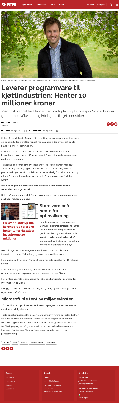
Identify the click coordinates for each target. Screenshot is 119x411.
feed (15, 343)
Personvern (10, 381)
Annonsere (41, 4)
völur (6, 343)
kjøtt (24, 343)
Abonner (90, 4)
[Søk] (110, 4)
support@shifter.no (51, 381)
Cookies (9, 385)
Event (61, 4)
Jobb (52, 4)
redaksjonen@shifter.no (53, 391)
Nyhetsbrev (27, 4)
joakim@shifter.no (86, 384)
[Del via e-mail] (115, 124)
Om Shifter (10, 377)
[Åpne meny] (117, 5)
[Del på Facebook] (108, 124)
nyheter (51, 343)
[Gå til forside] (9, 4)
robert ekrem (37, 343)
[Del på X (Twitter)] (112, 124)
